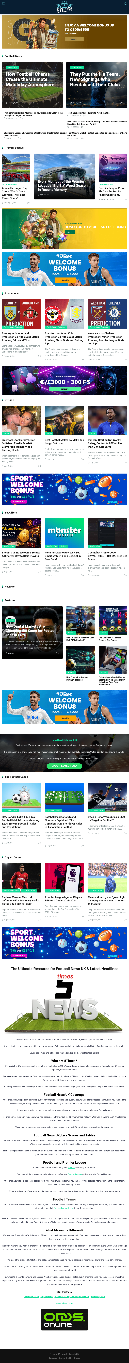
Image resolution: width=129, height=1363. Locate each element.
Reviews (63, 546)
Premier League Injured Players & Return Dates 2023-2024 (63, 899)
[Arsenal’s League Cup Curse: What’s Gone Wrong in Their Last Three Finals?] (16, 168)
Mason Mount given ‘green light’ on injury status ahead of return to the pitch (107, 900)
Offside (6, 433)
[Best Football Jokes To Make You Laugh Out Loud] (64, 420)
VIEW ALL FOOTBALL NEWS (64, 766)
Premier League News (9, 184)
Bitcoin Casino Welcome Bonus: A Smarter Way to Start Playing (21, 554)
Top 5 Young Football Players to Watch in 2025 (88, 113)
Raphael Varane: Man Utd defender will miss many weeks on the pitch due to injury (20, 900)
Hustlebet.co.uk (62, 1296)
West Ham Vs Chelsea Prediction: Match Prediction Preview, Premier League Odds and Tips (106, 338)
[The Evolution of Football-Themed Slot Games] (113, 620)
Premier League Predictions (13, 327)
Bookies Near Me (65, 1358)
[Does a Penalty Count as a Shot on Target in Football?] (107, 797)
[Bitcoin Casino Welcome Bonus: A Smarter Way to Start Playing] (21, 533)
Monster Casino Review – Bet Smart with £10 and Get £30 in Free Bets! (63, 556)
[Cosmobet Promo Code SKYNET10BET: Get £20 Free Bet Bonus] (107, 533)
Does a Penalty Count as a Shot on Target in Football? (106, 818)
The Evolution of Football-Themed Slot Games (110, 639)
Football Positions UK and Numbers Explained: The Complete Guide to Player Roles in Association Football (64, 822)
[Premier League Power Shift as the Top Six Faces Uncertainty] (113, 168)
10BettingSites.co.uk (79, 1296)
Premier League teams (64, 1208)
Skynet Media (47, 1296)
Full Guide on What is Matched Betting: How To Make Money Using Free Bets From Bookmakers (112, 681)
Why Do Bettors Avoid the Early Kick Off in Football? (80, 639)
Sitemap (77, 1358)
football (71, 1167)
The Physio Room (29, 891)
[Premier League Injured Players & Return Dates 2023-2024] (64, 877)
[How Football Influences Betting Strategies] (80, 660)
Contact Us (53, 1358)
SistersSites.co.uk (64, 1303)
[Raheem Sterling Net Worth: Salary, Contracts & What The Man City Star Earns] (107, 420)
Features (71, 633)
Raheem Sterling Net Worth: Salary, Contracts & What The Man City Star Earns (105, 443)
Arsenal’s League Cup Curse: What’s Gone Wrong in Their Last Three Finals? (14, 193)
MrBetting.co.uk (31, 1296)
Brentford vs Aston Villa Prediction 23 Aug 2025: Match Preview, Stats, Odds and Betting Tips (64, 338)
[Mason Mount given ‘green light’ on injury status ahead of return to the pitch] (107, 877)
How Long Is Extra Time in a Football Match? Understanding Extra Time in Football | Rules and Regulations (20, 822)
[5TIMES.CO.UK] (64, 7)
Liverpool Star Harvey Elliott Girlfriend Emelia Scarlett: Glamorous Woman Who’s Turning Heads (18, 445)
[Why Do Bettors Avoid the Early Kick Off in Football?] (80, 620)
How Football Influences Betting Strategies (77, 678)
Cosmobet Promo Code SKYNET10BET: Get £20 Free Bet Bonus (107, 556)
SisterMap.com (98, 1296)
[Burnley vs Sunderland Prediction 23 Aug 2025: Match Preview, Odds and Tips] (21, 314)
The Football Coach (10, 810)
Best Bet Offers (9, 546)
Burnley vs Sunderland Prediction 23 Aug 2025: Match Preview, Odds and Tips (20, 337)
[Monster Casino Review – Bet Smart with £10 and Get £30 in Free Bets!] (64, 533)
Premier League (75, 1174)
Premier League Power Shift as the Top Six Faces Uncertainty (112, 191)
